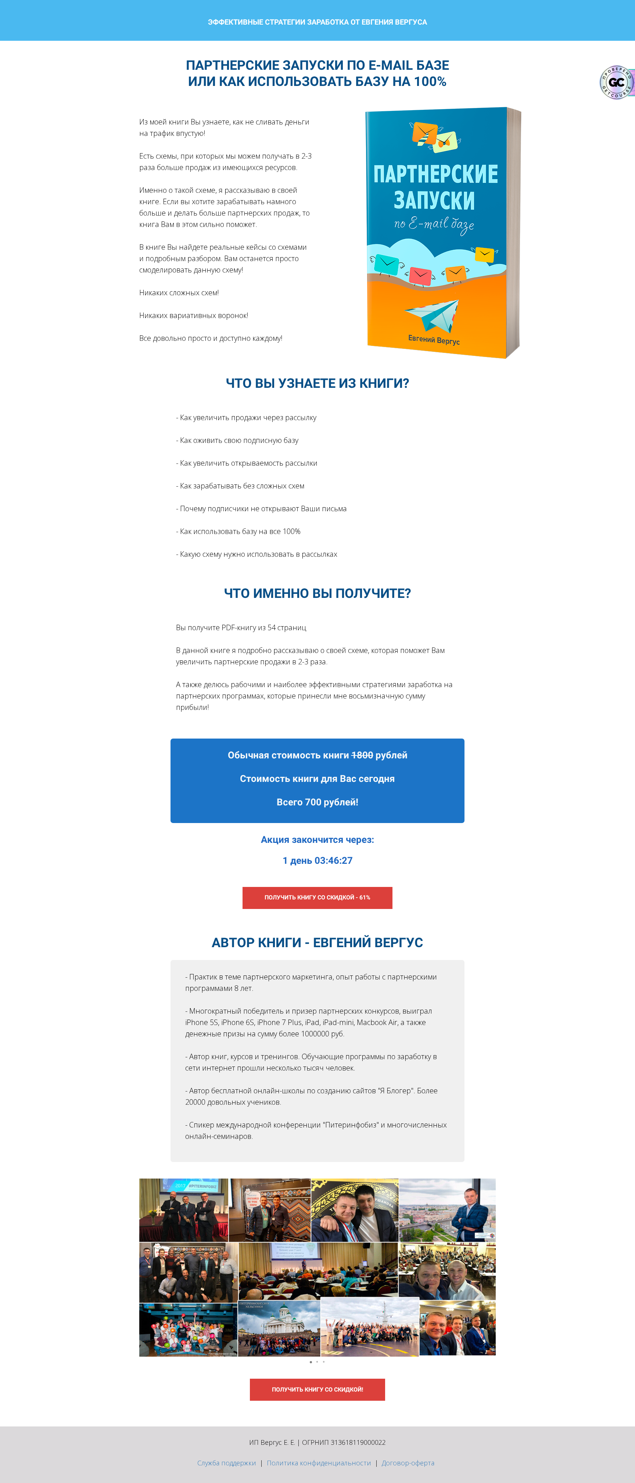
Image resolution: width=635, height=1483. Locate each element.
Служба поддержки (226, 1462)
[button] (146, 1268)
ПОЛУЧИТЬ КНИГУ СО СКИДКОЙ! (317, 1389)
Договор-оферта (408, 1462)
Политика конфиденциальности (319, 1462)
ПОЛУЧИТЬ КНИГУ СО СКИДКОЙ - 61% (317, 897)
